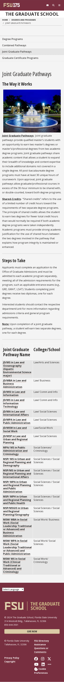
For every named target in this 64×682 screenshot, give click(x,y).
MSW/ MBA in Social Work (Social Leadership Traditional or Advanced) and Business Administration (17, 528)
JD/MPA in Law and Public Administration (16, 421)
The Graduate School (32, 14)
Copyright (9, 661)
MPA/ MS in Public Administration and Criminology (15, 451)
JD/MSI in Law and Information (14, 393)
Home (5, 20)
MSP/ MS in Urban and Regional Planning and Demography (17, 462)
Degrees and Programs (23, 20)
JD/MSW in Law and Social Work (15, 429)
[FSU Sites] (59, 5)
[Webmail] (47, 5)
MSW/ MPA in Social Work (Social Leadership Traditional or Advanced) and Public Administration (17, 547)
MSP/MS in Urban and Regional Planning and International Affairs (17, 474)
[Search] (53, 5)
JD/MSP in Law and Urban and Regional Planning (15, 439)
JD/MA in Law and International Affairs (16, 413)
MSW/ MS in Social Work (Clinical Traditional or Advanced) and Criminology (14, 565)
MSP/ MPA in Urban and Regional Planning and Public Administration (17, 486)
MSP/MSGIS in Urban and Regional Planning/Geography (16, 511)
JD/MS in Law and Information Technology (13, 403)
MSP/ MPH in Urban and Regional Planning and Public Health (17, 500)
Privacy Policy (11, 657)
